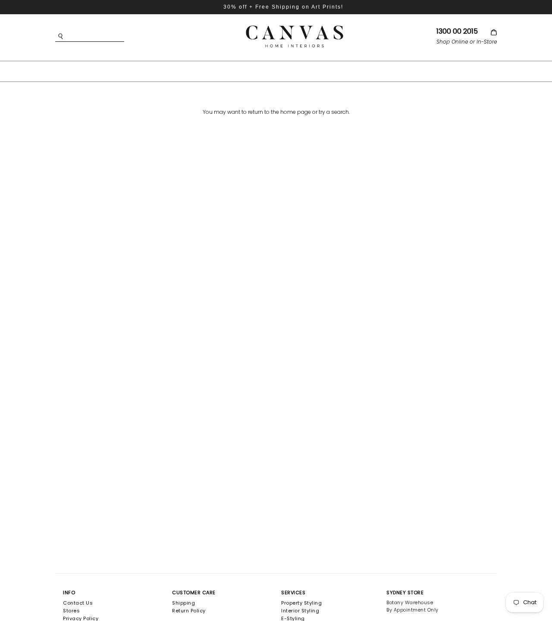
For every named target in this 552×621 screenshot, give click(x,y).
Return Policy (189, 610)
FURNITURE (265, 70)
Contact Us (78, 602)
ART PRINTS (213, 70)
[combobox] (102, 36)
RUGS (307, 70)
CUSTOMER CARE (194, 592)
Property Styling (301, 602)
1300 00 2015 (457, 31)
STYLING (344, 70)
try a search (334, 112)
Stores (71, 610)
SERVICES (293, 592)
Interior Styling (300, 610)
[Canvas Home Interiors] (294, 27)
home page (295, 112)
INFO (69, 592)
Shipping (183, 602)
